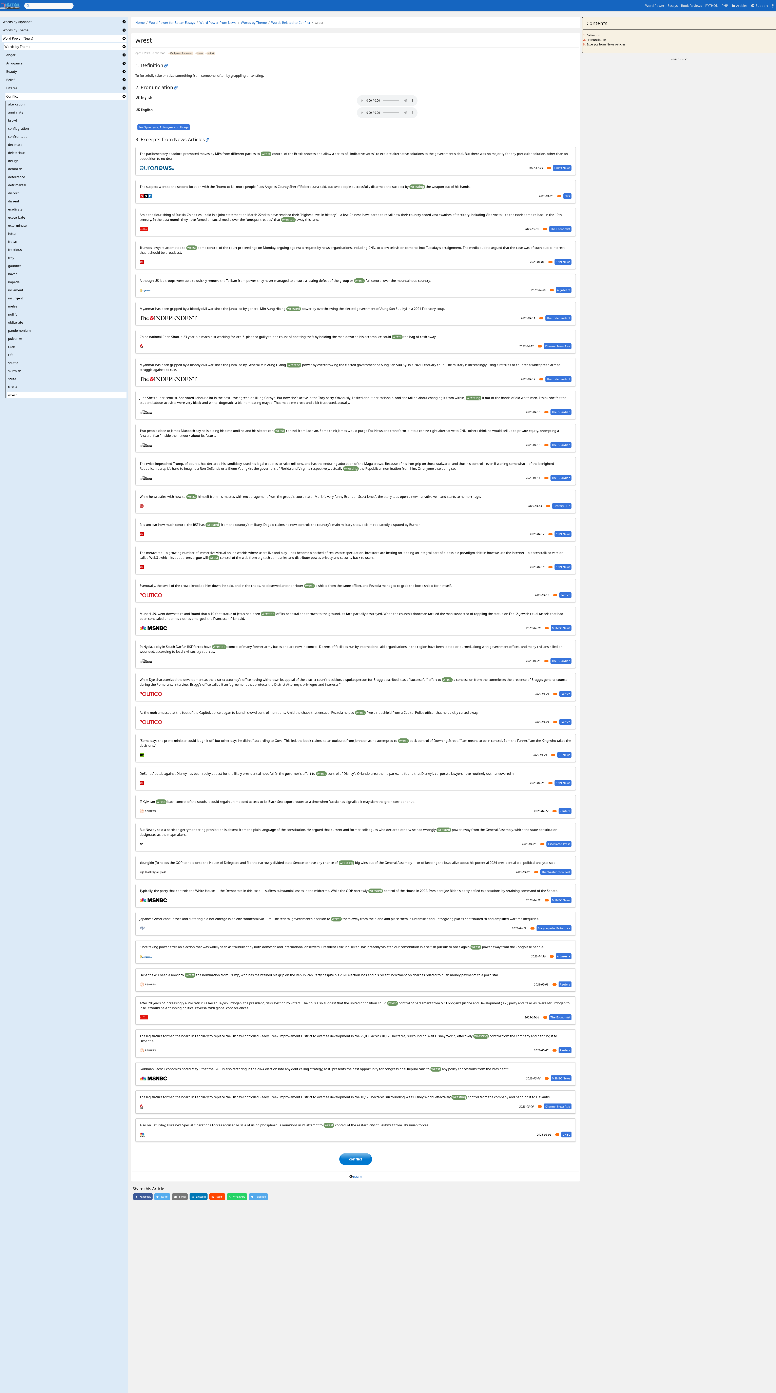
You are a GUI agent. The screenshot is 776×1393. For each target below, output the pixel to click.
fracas (13, 241)
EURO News (562, 168)
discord (14, 193)
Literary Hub (562, 506)
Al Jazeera (563, 290)
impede (14, 282)
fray (11, 258)
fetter (12, 233)
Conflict (12, 96)
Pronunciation (596, 40)
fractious (15, 249)
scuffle (13, 363)
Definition (593, 35)
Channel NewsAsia (557, 346)
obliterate (15, 322)
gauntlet (14, 266)
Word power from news (181, 53)
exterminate (17, 225)
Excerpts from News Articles (605, 44)
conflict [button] (355, 1159)
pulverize (15, 338)
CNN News (563, 262)
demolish (15, 169)
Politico (565, 595)
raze (11, 346)
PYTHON (711, 5)
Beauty (11, 71)
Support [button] (761, 5)
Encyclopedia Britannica (554, 928)
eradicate (15, 209)
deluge (13, 161)
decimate (15, 144)
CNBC (566, 1134)
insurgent (15, 298)
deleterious (16, 153)
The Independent (558, 318)
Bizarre (11, 88)
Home (140, 22)
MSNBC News (561, 628)
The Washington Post (556, 872)
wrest (12, 395)
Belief (10, 80)
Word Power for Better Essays (172, 22)
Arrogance (14, 63)
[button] (124, 22)
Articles (741, 5)
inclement (15, 290)
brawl (12, 120)
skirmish (14, 371)
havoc (12, 274)
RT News (564, 755)
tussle (12, 387)
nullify (12, 314)
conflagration (18, 128)
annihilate (15, 112)
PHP (725, 5)
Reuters (565, 811)
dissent (13, 201)
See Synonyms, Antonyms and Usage (164, 127)
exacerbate (16, 217)
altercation (16, 104)
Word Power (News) (18, 38)
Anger (11, 55)
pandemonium (19, 330)
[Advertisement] (679, 90)
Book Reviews (691, 5)
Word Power (654, 5)
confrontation (19, 136)
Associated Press (559, 844)
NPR (567, 196)
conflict (210, 53)
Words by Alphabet (17, 22)
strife (12, 379)
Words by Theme (15, 30)
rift (10, 355)
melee (12, 306)
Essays (673, 5)
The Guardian (561, 412)
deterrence (16, 177)
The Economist (560, 229)
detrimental (17, 185)
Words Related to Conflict (290, 22)
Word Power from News (217, 22)
